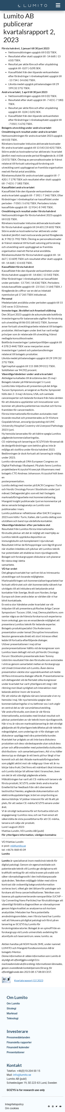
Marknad (12, 1013)
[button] (58, 5)
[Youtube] (60, 1106)
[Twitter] (56, 1106)
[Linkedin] (52, 1106)
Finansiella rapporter (19, 1042)
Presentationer (15, 1052)
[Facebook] (49, 1106)
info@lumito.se (22, 1074)
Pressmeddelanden (18, 1037)
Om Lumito (13, 1003)
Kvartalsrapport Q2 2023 (28, 980)
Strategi (11, 1008)
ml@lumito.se (18, 845)
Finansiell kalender (18, 1047)
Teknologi (12, 1018)
